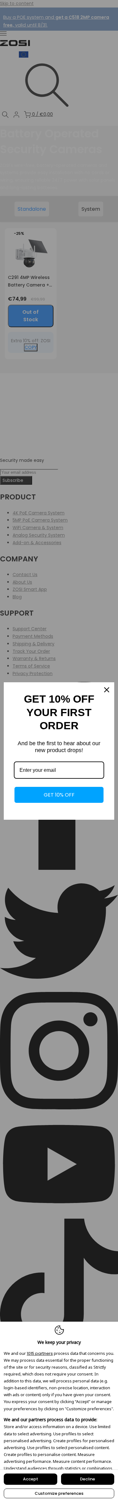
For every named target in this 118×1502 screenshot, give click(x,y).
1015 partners (40, 1353)
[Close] (106, 689)
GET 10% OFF (59, 794)
